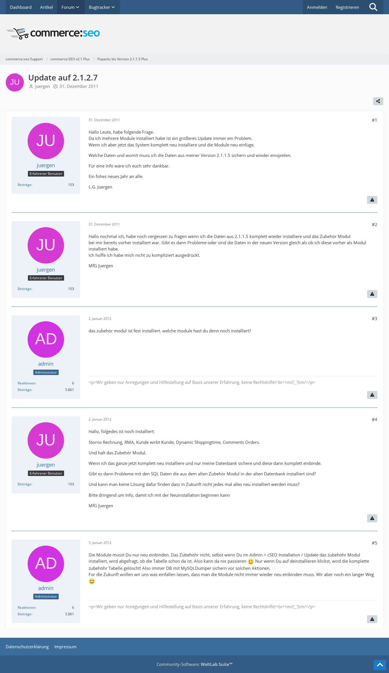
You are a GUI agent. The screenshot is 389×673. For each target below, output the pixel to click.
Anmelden (317, 7)
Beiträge (24, 184)
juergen (42, 86)
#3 (374, 318)
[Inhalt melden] (372, 200)
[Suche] (373, 7)
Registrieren (347, 7)
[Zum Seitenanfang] (380, 665)
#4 (374, 419)
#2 (374, 224)
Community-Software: (194, 664)
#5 (374, 543)
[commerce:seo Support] (194, 34)
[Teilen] (378, 101)
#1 (374, 120)
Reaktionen (26, 383)
